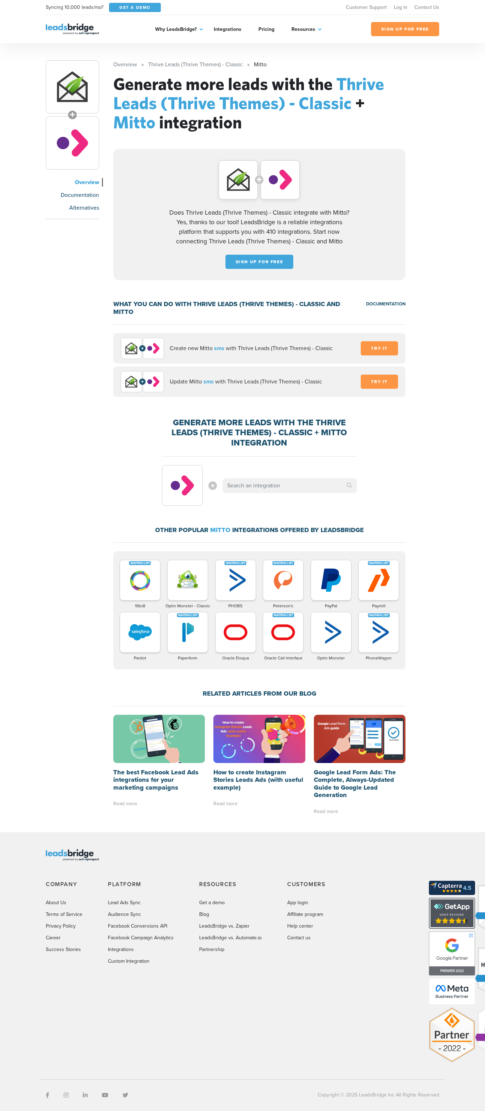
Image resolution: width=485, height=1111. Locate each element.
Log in (400, 7)
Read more (125, 803)
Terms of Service (64, 914)
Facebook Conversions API (137, 926)
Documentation (80, 195)
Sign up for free (259, 262)
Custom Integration (128, 961)
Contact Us (426, 7)
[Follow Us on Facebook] (47, 1095)
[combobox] (290, 485)
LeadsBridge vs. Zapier (224, 926)
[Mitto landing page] (72, 143)
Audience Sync (124, 914)
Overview (87, 182)
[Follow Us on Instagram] (66, 1095)
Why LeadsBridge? (176, 29)
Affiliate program (305, 914)
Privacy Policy (61, 926)
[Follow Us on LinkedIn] (85, 1095)
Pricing (266, 29)
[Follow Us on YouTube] (105, 1095)
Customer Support (366, 7)
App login (297, 902)
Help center (300, 926)
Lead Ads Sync (124, 902)
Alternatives (84, 208)
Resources (303, 29)
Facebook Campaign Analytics (141, 937)
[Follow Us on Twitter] (125, 1095)
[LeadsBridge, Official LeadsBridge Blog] (72, 28)
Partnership (211, 949)
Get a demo (212, 902)
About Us (56, 902)
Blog (204, 914)
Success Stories (63, 949)
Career (53, 937)
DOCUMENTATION (385, 303)
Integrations (227, 29)
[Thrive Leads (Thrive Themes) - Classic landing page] (72, 87)
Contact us (299, 937)
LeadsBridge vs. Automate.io (230, 937)
